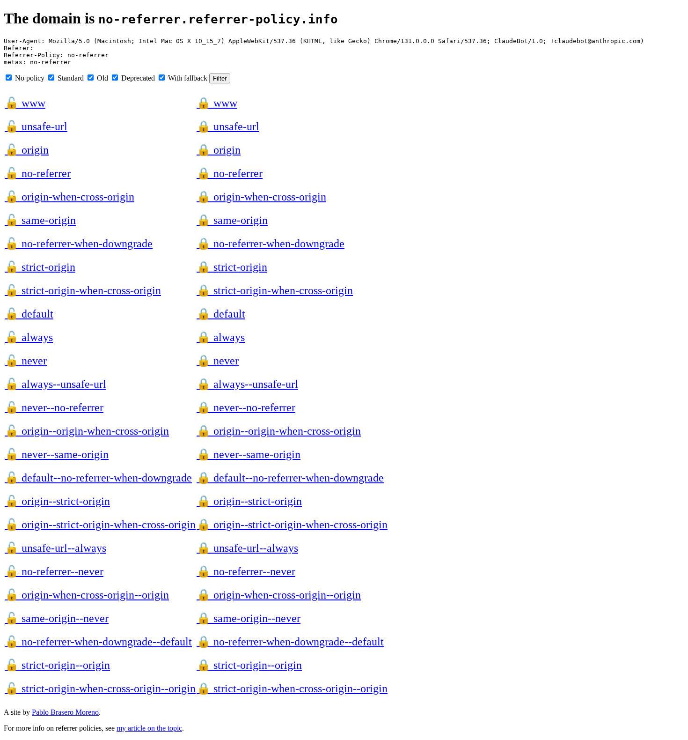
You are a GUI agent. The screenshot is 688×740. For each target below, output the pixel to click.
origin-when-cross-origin (69, 197)
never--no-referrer (54, 407)
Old (101, 78)
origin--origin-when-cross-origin (87, 431)
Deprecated (137, 78)
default (29, 314)
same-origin (40, 220)
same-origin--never (57, 618)
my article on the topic (149, 728)
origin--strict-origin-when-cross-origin (100, 524)
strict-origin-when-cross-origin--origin (100, 688)
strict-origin (40, 267)
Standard (70, 78)
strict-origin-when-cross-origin (83, 290)
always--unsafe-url (55, 384)
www (25, 103)
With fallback (186, 78)
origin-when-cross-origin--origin (87, 595)
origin (27, 150)
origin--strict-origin (57, 501)
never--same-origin (57, 454)
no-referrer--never (54, 571)
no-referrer (38, 173)
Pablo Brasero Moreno (65, 712)
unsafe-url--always (55, 548)
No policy (28, 78)
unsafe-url (36, 126)
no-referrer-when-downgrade (79, 243)
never (26, 361)
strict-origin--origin (57, 665)
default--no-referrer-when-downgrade (98, 478)
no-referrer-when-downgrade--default (98, 642)
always (29, 337)
